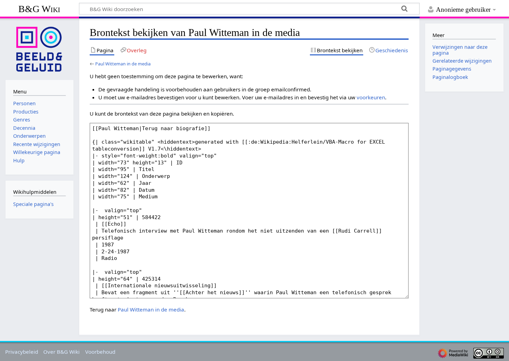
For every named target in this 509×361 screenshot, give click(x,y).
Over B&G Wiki (61, 351)
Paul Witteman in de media (123, 64)
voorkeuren (371, 97)
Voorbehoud (100, 351)
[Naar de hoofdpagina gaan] (39, 48)
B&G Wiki (39, 8)
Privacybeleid (21, 351)
